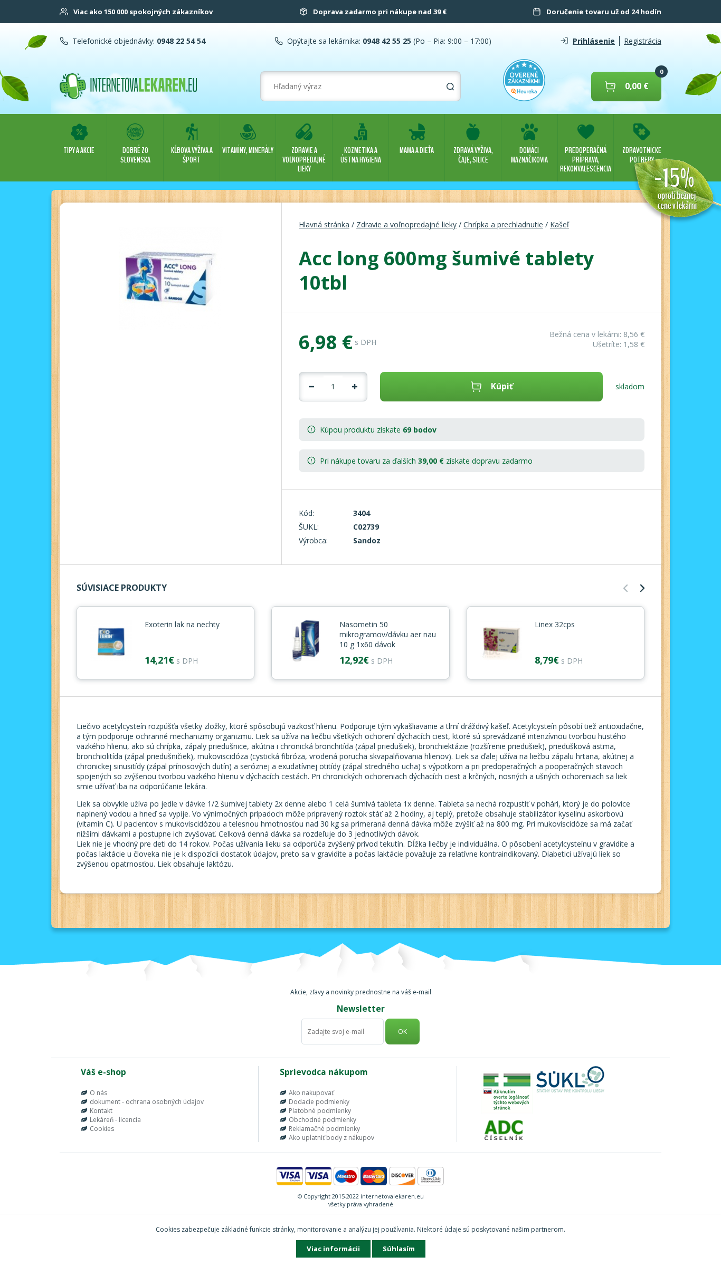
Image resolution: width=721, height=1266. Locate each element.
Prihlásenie (594, 41)
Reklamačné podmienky (324, 1128)
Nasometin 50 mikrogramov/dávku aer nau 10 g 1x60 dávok (387, 634)
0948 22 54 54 (180, 41)
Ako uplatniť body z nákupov (331, 1137)
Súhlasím (399, 1248)
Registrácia (642, 41)
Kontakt (101, 1110)
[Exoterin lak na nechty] (111, 641)
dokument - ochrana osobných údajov (147, 1101)
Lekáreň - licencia (115, 1119)
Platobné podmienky (320, 1110)
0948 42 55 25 (385, 41)
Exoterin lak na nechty (182, 624)
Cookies (102, 1128)
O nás (98, 1092)
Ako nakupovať (311, 1092)
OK (402, 1031)
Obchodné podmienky (322, 1119)
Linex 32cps (555, 624)
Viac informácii (333, 1248)
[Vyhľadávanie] (450, 86)
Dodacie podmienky (319, 1101)
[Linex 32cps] (501, 641)
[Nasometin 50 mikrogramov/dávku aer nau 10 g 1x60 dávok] (305, 641)
